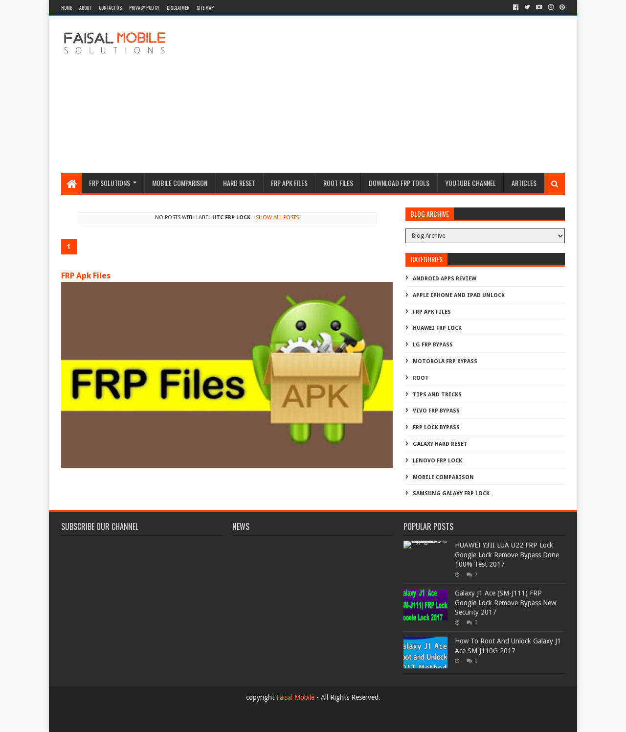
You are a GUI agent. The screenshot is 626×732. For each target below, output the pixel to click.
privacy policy (144, 7)
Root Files (338, 183)
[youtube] (539, 7)
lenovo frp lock (437, 461)
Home (66, 7)
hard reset (239, 183)
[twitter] (527, 7)
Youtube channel (470, 183)
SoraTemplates (114, 720)
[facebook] (515, 7)
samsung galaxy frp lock (451, 493)
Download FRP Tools (399, 183)
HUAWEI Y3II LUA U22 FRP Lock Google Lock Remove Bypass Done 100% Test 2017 (507, 554)
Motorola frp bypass (445, 361)
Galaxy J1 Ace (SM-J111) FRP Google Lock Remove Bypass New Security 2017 (505, 602)
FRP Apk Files (86, 275)
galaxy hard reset (440, 444)
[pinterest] (561, 7)
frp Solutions (109, 183)
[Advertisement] (387, 94)
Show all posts (277, 217)
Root (421, 378)
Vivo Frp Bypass (436, 411)
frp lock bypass (436, 427)
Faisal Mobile (295, 697)
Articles (524, 183)
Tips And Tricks (437, 394)
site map (205, 7)
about (85, 7)
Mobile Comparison (179, 183)
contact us (110, 7)
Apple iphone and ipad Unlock (459, 295)
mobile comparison (443, 477)
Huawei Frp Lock (437, 328)
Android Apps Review (444, 278)
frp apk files (289, 183)
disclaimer (178, 7)
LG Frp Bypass (433, 345)
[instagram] (551, 7)
